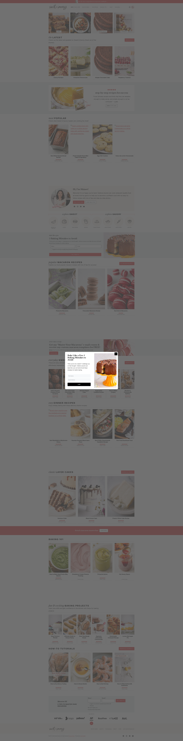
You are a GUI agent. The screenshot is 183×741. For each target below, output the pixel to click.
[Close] (116, 353)
